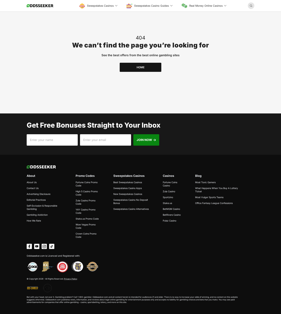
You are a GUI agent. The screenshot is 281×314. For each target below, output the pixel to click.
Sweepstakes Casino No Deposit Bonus (130, 201)
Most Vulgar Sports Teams (209, 197)
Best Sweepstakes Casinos (127, 182)
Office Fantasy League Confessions (214, 203)
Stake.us (167, 203)
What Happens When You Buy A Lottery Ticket (216, 190)
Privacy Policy (70, 279)
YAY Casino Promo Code (85, 211)
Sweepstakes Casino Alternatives (131, 209)
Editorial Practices (36, 199)
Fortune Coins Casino (170, 184)
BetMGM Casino (171, 209)
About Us (32, 182)
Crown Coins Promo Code (86, 235)
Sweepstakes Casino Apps (127, 188)
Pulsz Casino (169, 220)
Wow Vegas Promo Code (86, 226)
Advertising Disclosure (38, 194)
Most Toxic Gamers (205, 182)
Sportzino (168, 197)
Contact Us (33, 188)
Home (141, 67)
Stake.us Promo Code (87, 218)
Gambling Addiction (37, 214)
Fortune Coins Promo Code (87, 184)
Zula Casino (169, 191)
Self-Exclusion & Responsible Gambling (42, 207)
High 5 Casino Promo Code (87, 193)
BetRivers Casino (172, 214)
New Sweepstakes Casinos (127, 194)
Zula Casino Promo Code (85, 202)
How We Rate (34, 220)
